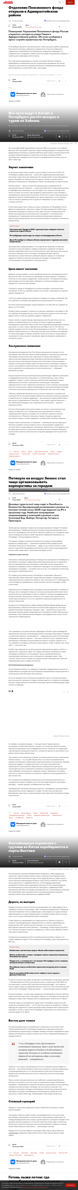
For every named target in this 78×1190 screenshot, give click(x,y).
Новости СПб (26, 454)
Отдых (23, 452)
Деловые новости (14, 454)
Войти (70, 2)
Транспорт (33, 1153)
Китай (52, 452)
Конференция (20, 818)
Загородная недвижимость (42, 815)
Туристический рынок (41, 452)
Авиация (59, 452)
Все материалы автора (33, 27)
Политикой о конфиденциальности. (35, 1187)
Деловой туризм (26, 813)
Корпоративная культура (17, 815)
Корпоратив (54, 813)
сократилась (13, 1133)
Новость (16, 452)
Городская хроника (14, 456)
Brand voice (29, 818)
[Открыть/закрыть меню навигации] (60, 2)
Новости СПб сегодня (39, 454)
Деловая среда (44, 813)
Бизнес (11, 818)
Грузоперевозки (28, 1155)
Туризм (30, 452)
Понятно (70, 1185)
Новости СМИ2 (14, 101)
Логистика (24, 1153)
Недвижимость (57, 815)
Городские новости (53, 454)
